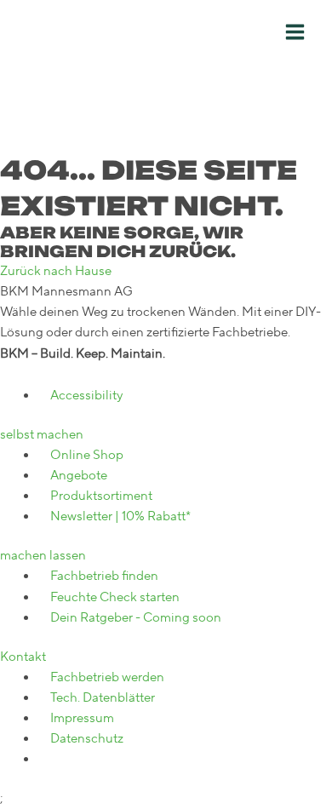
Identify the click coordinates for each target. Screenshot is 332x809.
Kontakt (23, 657)
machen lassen (43, 556)
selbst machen (41, 435)
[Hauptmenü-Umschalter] (295, 32)
